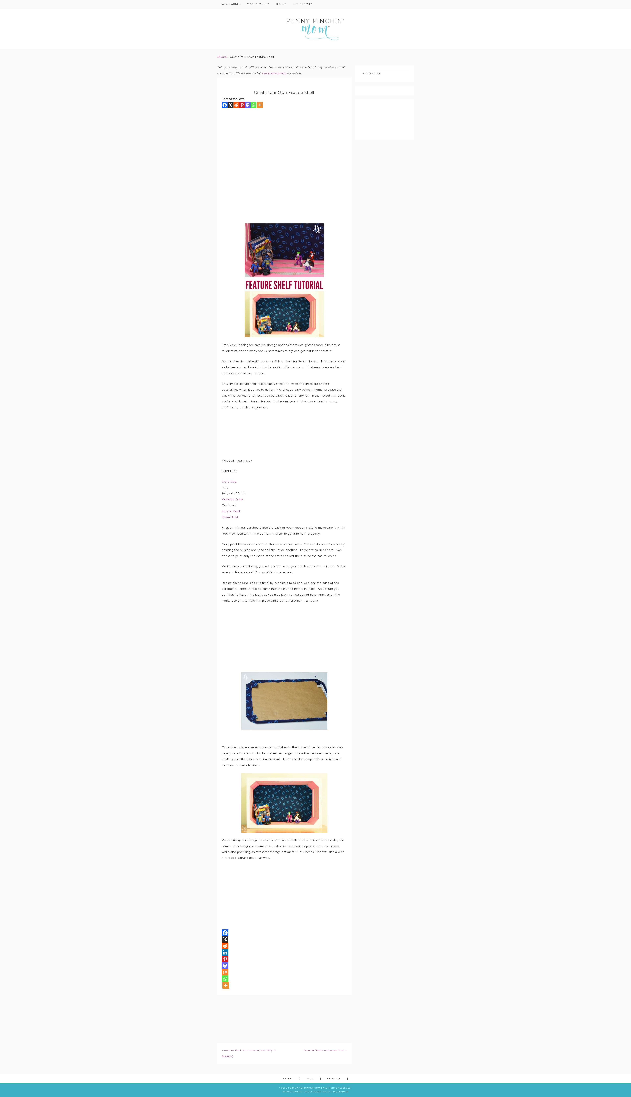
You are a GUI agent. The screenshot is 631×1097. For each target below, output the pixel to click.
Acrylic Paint (231, 511)
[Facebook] (225, 105)
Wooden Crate (232, 499)
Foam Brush (230, 517)
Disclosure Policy (318, 1092)
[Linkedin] (225, 952)
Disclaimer (341, 1092)
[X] (230, 105)
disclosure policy (274, 73)
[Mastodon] (248, 105)
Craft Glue (229, 481)
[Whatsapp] (253, 105)
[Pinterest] (242, 105)
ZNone (222, 57)
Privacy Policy (292, 1092)
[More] (259, 105)
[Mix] (225, 972)
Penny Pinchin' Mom (315, 29)
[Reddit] (236, 105)
